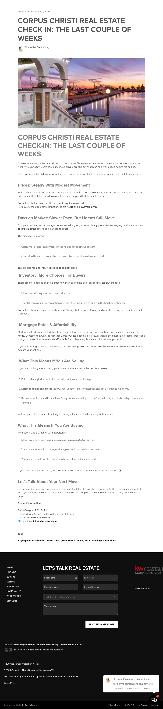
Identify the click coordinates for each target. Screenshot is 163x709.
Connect (12, 601)
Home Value (14, 591)
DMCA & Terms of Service (135, 705)
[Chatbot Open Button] (154, 700)
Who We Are (14, 596)
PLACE (78, 644)
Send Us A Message (102, 624)
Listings (11, 572)
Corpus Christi (53, 540)
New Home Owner (72, 540)
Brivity (18, 705)
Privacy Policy (114, 705)
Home (10, 567)
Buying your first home (31, 540)
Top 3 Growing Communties (100, 540)
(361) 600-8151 (143, 588)
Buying (11, 577)
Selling (11, 581)
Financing (13, 586)
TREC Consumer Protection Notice (21, 664)
